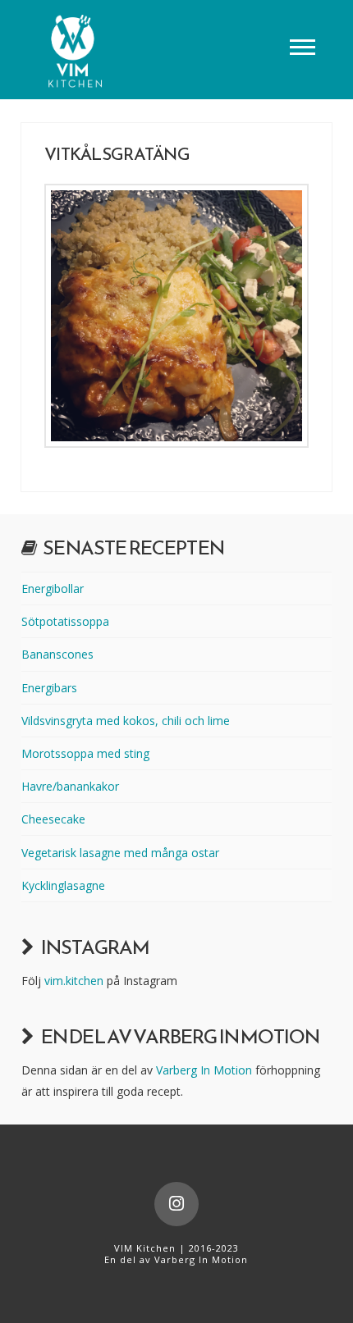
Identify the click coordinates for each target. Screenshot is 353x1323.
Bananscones (57, 654)
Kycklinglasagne (63, 885)
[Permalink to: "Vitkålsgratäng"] (176, 315)
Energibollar (52, 588)
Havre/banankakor (70, 786)
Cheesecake (53, 819)
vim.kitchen (73, 980)
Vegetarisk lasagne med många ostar (120, 852)
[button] (302, 46)
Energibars (49, 688)
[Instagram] (176, 1204)
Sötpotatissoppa (65, 621)
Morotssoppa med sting (85, 753)
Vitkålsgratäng (117, 154)
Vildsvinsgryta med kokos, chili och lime (125, 720)
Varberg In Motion (204, 1070)
